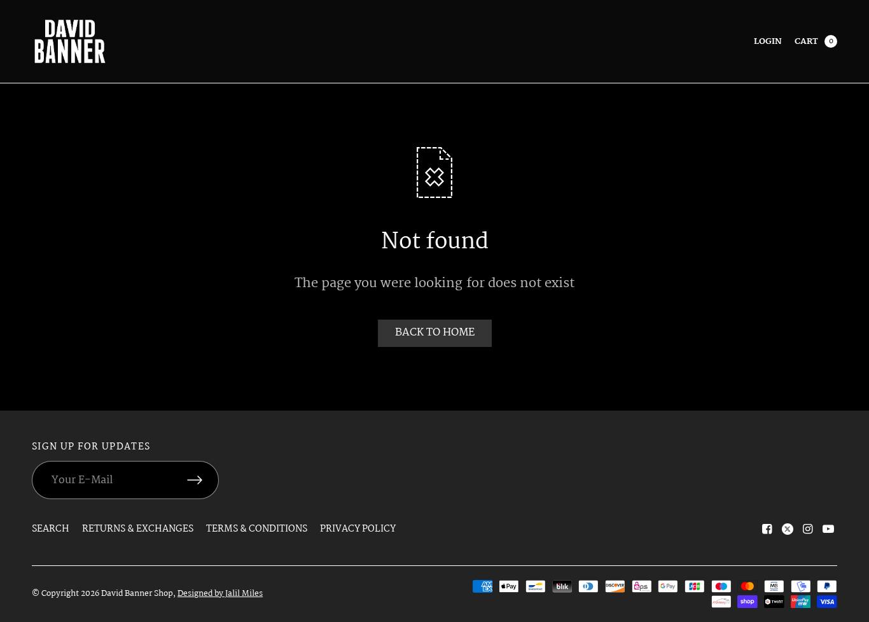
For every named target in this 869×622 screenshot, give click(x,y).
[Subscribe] (203, 480)
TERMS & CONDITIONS (256, 529)
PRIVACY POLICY (358, 529)
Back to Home (435, 332)
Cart (806, 41)
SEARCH (50, 529)
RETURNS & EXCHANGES (137, 529)
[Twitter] (787, 529)
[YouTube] (828, 529)
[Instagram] (808, 529)
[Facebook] (767, 529)
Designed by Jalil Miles (220, 593)
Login (768, 41)
